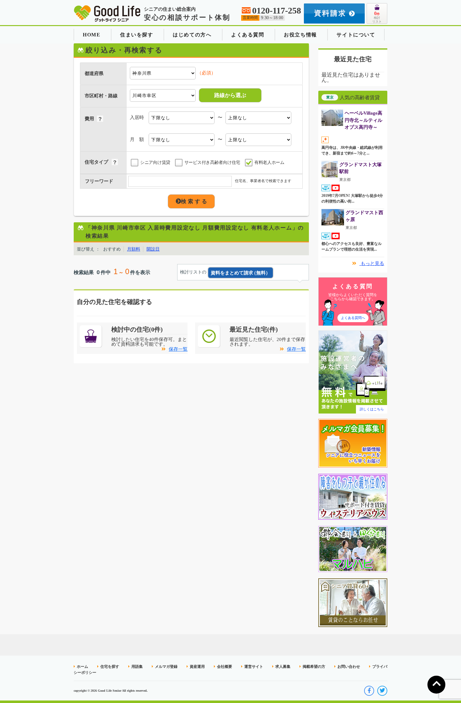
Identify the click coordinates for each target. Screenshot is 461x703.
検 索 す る (194, 201)
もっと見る (371, 263)
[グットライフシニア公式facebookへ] (369, 691)
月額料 (133, 249)
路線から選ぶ (230, 95)
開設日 (153, 249)
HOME (91, 34)
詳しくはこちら (372, 409)
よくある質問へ (353, 318)
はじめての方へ (192, 34)
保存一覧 (178, 349)
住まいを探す (136, 34)
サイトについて (355, 34)
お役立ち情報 (300, 34)
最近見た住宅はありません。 (350, 77)
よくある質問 (247, 34)
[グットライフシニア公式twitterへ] (382, 691)
